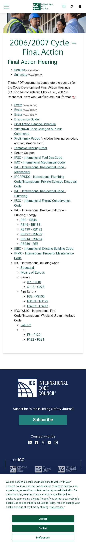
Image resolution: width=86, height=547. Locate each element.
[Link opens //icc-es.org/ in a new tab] (43, 469)
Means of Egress (33, 272)
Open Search (72, 6)
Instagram (55, 442)
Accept (43, 518)
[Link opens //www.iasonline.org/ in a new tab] (67, 469)
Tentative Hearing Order (30, 148)
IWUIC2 (26, 325)
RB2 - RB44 (29, 220)
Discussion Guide (26, 119)
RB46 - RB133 (30, 225)
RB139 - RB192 (31, 229)
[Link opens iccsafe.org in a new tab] (19, 469)
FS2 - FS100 (36, 296)
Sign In (80, 6)
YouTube (49, 442)
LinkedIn (30, 442)
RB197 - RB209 (31, 234)
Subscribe (43, 419)
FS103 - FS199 (37, 301)
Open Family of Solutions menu (64, 6)
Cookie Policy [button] (48, 503)
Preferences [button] (57, 507)
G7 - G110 (34, 282)
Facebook (36, 442)
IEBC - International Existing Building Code (43, 248)
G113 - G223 (36, 287)
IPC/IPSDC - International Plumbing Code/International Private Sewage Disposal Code (45, 181)
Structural (27, 268)
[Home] (42, 6)
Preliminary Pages (27, 138)
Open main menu (6, 6)
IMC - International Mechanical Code (39, 162)
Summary (20, 75)
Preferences (43, 537)
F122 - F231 (35, 339)
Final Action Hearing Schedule (35, 124)
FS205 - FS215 (37, 306)
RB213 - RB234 (31, 239)
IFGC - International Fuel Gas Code (38, 158)
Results (19, 70)
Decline (43, 528)
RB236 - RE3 (29, 244)
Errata (18, 105)
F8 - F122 (34, 335)
